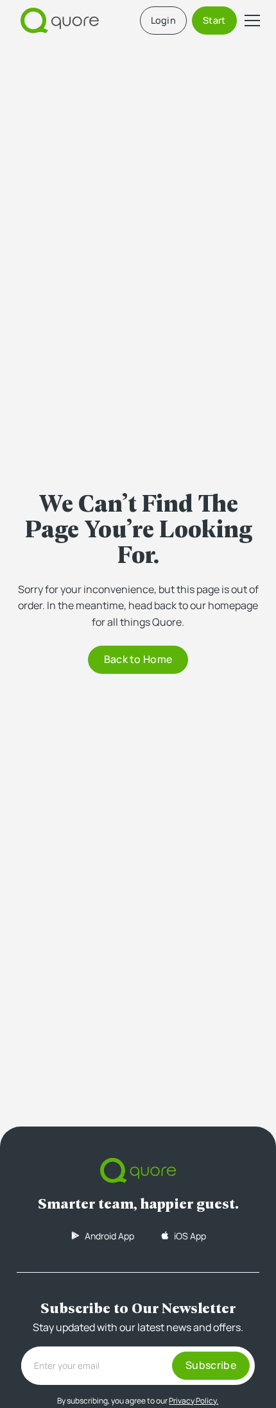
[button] (250, 20)
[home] (56, 20)
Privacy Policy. (193, 1400)
